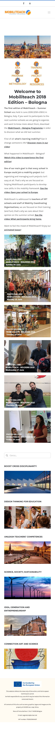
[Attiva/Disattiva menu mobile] (49, 12)
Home (21, 21)
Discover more (34, 143)
